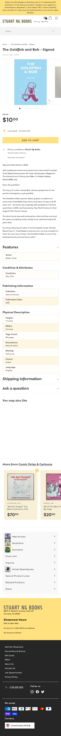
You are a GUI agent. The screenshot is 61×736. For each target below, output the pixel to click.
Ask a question (16, 389)
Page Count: (12, 334)
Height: (9, 317)
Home (5, 44)
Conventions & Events (15, 651)
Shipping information (22, 379)
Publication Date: (14, 299)
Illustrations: (12, 342)
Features (10, 247)
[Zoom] (49, 100)
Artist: (9, 254)
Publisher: (11, 291)
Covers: (9, 359)
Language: (11, 367)
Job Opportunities (13, 672)
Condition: (11, 273)
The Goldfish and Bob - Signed (22, 44)
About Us (9, 663)
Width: (9, 326)
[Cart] (50, 18)
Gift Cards (9, 655)
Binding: (10, 350)
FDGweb (18, 633)
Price (5, 114)
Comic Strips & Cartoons (35, 464)
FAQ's (7, 659)
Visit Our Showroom (14, 646)
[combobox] (30, 31)
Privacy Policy (11, 676)
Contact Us (10, 668)
